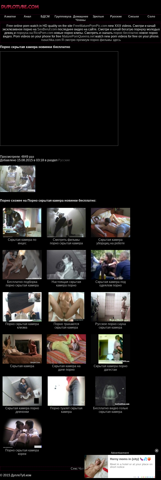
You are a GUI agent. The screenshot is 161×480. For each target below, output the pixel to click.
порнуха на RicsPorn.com (34, 32)
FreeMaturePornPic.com (90, 25)
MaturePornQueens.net (78, 36)
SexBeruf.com (47, 29)
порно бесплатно (125, 32)
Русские (64, 160)
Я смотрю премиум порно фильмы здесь (91, 40)
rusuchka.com (51, 40)
